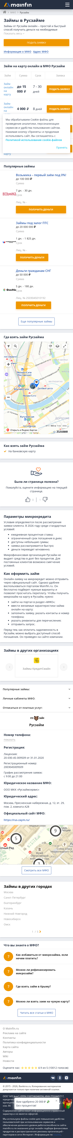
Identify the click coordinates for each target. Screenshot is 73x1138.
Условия (62, 431)
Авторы (8, 1051)
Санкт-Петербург (15, 897)
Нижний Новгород (15, 913)
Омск (7, 924)
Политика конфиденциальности (24, 1042)
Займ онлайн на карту (8, 89)
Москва (8, 892)
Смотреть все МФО (36, 870)
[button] (9, 740)
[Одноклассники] (60, 1078)
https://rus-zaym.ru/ (17, 820)
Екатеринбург (13, 903)
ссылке (57, 1134)
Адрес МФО (40, 51)
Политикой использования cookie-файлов (34, 140)
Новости (8, 1061)
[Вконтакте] (53, 1078)
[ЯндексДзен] (66, 1078)
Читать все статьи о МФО (36, 1012)
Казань (8, 908)
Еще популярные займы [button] (36, 321)
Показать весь (13, 33)
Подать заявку (36, 42)
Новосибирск (12, 919)
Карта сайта (11, 1047)
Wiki (5, 1056)
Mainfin (12, 1078)
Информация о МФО (17, 51)
